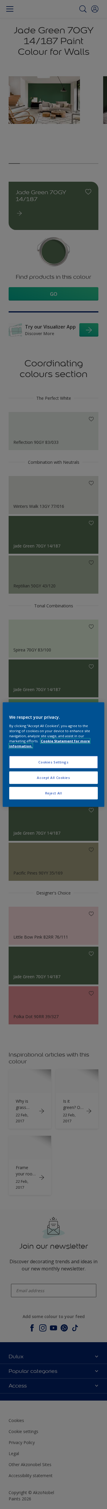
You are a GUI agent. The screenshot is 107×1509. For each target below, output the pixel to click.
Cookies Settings (53, 762)
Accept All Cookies (53, 777)
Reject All (53, 793)
